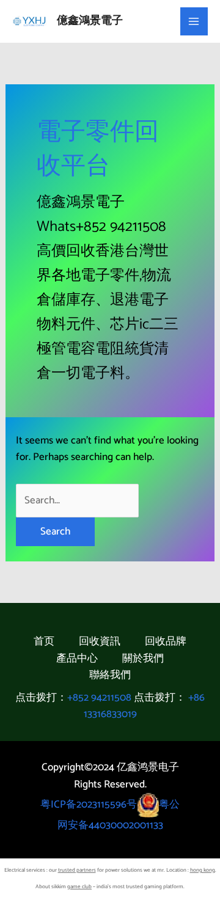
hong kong (202, 870)
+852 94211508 (99, 697)
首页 (44, 641)
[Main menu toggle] (194, 21)
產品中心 (77, 659)
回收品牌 (165, 641)
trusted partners (77, 870)
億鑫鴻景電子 (90, 21)
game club (79, 886)
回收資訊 (99, 641)
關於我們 (143, 659)
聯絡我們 (110, 675)
